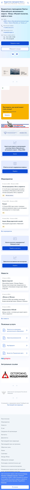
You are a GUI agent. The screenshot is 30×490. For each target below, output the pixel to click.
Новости (3, 425)
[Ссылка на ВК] (12, 54)
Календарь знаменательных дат (11, 463)
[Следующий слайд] (17, 82)
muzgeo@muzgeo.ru (8, 32)
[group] (15, 71)
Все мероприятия (6, 231)
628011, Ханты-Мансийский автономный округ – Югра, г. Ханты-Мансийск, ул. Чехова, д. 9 (16, 22)
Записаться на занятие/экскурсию (11, 466)
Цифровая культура (12, 475)
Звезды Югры (5, 456)
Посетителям (5, 419)
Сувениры (4, 453)
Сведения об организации (9, 431)
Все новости (5, 318)
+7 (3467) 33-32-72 (8, 27)
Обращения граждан (7, 460)
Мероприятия (5, 422)
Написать (7, 115)
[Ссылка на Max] (17, 54)
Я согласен (15, 487)
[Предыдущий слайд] (13, 82)
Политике (3, 482)
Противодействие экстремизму (10, 444)
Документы (4, 438)
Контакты (4, 434)
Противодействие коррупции (15, 405)
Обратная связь (6, 447)
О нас (3, 428)
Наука (3, 450)
